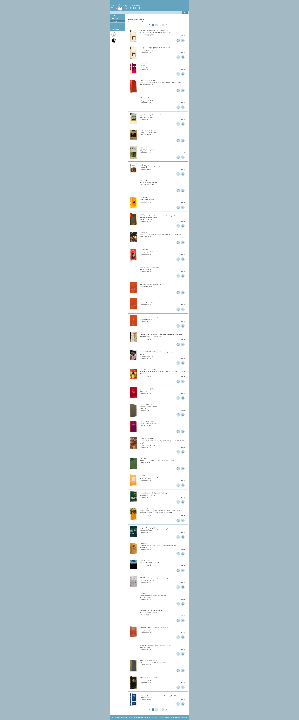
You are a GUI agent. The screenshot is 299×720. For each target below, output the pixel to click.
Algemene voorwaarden (168, 717)
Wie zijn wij (115, 18)
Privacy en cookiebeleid (181, 717)
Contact (114, 27)
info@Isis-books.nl (156, 717)
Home (113, 15)
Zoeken (114, 24)
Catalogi (118, 21)
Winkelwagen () (117, 30)
